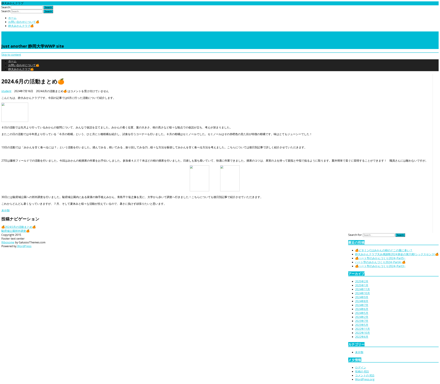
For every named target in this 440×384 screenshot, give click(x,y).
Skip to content (11, 55)
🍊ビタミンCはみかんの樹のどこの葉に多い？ (383, 250)
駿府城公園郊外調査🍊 (15, 231)
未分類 (5, 210)
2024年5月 (361, 313)
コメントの (364, 375)
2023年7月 (361, 321)
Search (5, 7)
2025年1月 (361, 285)
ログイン (360, 367)
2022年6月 (361, 337)
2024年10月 (362, 293)
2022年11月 (362, 329)
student (6, 91)
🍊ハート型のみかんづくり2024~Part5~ (380, 258)
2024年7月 (361, 305)
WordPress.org (365, 379)
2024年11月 (362, 289)
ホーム (12, 18)
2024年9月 (361, 297)
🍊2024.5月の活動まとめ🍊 (18, 227)
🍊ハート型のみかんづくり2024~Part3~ (380, 266)
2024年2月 (361, 317)
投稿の (362, 371)
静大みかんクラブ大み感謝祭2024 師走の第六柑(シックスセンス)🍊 (397, 254)
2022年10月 (362, 333)
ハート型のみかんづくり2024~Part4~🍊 (380, 262)
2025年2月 (361, 281)
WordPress (23, 246)
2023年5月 (361, 325)
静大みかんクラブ (23, 35)
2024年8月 (361, 301)
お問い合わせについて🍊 (23, 22)
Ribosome (7, 242)
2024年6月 (361, 309)
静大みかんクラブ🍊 (21, 26)
